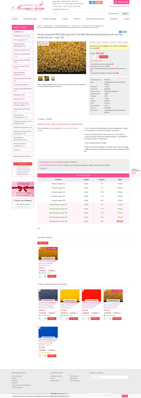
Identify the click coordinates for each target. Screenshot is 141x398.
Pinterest (101, 2)
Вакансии (14, 382)
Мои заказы (113, 6)
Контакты (15, 380)
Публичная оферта (17, 387)
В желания (43, 270)
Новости (77, 19)
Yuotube (97, 2)
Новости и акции (17, 376)
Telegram (90, 2)
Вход (119, 6)
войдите (40, 130)
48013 (106, 105)
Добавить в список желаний (98, 42)
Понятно (124, 396)
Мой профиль (74, 376)
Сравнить (136, 171)
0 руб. (123, 2)
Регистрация (125, 6)
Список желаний (75, 380)
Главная (14, 19)
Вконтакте (94, 2)
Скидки (65, 19)
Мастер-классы (55, 380)
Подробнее (43, 168)
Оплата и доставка (49, 19)
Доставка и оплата (56, 376)
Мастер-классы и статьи (95, 19)
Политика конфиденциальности (21, 385)
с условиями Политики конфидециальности (23, 173)
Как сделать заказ (30, 19)
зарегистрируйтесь (68, 128)
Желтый (107, 103)
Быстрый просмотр (48, 258)
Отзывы (14, 378)
